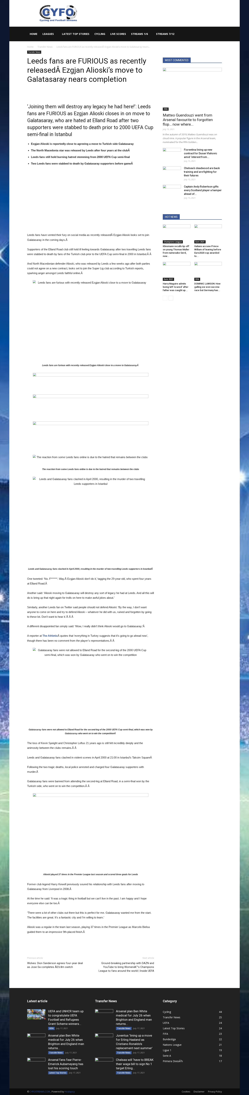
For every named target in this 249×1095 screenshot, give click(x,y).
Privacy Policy (215, 1091)
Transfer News (45, 46)
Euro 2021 (200, 241)
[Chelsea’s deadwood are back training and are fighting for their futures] (172, 172)
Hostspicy (70, 1091)
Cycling (99, 34)
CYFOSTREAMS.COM (40, 1091)
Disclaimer (199, 1091)
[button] (217, 34)
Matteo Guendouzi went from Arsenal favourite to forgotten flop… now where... (188, 120)
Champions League (173, 241)
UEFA (51, 1028)
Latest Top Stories (75, 34)
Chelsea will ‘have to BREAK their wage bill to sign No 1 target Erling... (134, 1064)
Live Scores (118, 34)
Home (33, 34)
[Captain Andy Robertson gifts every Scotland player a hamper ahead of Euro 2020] (172, 191)
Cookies (186, 1091)
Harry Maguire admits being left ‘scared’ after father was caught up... (175, 287)
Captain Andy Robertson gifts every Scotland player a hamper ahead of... (203, 190)
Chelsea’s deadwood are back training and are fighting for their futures (202, 172)
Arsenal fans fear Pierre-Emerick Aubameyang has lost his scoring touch (65, 1064)
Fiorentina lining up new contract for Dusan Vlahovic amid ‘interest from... (200, 153)
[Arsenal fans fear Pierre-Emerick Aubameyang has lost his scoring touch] (36, 1067)
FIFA (166, 109)
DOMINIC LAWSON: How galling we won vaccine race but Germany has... (207, 287)
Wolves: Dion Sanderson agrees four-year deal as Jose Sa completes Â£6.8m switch (55, 965)
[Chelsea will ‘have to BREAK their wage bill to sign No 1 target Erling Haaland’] (104, 1067)
